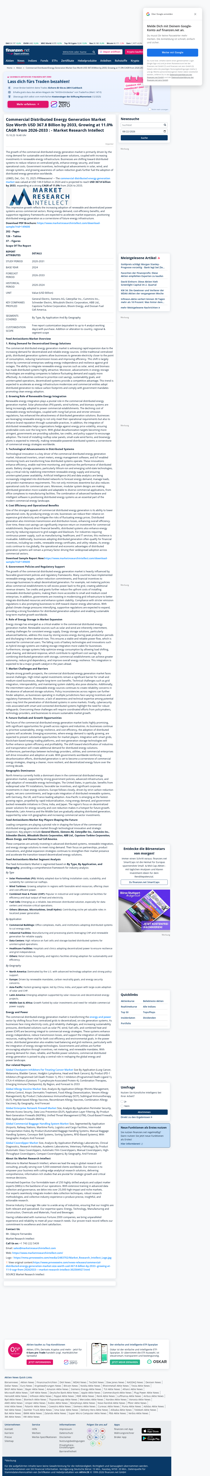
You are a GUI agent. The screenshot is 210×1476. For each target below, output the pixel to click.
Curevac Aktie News (109, 1406)
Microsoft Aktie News (16, 1392)
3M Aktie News (13, 1416)
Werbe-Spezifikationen (44, 1437)
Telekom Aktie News (145, 1409)
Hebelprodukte (87, 60)
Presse (8, 1437)
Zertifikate (67, 60)
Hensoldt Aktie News (16, 1396)
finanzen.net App (123, 1429)
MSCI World (46, 43)
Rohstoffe (121, 60)
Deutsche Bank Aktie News (64, 1392)
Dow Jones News (115, 1382)
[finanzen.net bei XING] (102, 1437)
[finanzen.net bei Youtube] (102, 1431)
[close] (195, 14)
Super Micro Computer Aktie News (87, 1413)
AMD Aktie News (14, 1403)
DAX (8, 43)
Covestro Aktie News (60, 1406)
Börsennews (11, 1382)
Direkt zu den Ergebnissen (136, 1117)
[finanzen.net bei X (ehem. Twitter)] (89, 1437)
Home (9, 67)
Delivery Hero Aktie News (94, 1409)
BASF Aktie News (14, 1389)
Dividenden (149, 1017)
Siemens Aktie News (84, 1406)
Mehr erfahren (26, 104)
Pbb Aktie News (117, 1413)
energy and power (100, 1017)
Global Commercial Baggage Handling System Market (37, 1123)
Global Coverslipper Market (22, 1143)
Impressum (65, 1429)
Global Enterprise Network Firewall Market (31, 1108)
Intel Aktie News (13, 1406)
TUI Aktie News (112, 1389)
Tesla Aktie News (140, 1385)
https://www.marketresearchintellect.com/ (37, 1253)
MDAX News (79, 1382)
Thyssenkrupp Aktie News (63, 1399)
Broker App (120, 1437)
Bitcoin (110, 43)
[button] (110, 51)
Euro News (26, 1385)
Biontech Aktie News (35, 1399)
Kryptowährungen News (48, 1385)
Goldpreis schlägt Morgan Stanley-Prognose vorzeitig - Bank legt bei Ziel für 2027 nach (142, 266)
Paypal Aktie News (64, 1396)
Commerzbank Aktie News (117, 1392)
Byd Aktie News (13, 1399)
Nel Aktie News (13, 1409)
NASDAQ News (135, 1382)
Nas (91, 43)
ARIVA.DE (84, 1472)
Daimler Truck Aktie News (38, 1409)
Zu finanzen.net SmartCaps (144, 882)
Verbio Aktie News (138, 1413)
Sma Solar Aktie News (66, 1409)
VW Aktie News (31, 1416)
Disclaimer (65, 1437)
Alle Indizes (149, 1006)
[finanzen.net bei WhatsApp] (92, 1443)
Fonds (44, 60)
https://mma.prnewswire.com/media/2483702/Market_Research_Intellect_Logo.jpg (62, 1257)
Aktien (10, 60)
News (20, 60)
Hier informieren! (131, 1143)
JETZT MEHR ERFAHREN (125, 1362)
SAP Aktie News (38, 1392)
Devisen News (153, 1382)
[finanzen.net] (18, 50)
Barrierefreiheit (67, 1451)
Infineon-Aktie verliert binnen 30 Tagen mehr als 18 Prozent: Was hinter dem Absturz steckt (143, 300)
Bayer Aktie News (34, 1389)
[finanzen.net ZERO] (60, 104)
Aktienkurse (127, 1001)
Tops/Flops (149, 1012)
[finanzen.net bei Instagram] (89, 1431)
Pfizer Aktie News (137, 1403)
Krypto (135, 60)
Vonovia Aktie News (139, 1399)
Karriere (9, 1433)
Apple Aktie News (90, 1392)
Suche (144, 137)
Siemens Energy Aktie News (86, 1389)
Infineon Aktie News (41, 1396)
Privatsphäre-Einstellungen (66, 1446)
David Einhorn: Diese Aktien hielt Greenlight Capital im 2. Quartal (139, 283)
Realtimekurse (129, 1006)
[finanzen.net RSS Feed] (99, 1443)
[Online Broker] (18, 53)
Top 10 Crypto (70, 43)
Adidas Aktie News (154, 1406)
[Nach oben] (163, 1472)
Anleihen (105, 60)
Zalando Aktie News (55, 1413)
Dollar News (11, 1385)
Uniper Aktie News (35, 1403)
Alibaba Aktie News (121, 1409)
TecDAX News (96, 1382)
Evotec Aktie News (58, 1403)
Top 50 (124, 1012)
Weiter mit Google (172, 52)
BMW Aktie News (32, 1413)
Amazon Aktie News (57, 1389)
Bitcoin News (71, 1385)
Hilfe (34, 1429)
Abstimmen (144, 1112)
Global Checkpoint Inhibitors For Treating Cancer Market (39, 1069)
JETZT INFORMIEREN (40, 1362)
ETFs (55, 60)
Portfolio (126, 1023)
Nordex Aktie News (116, 1399)
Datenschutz (66, 1433)
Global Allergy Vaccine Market (23, 1089)
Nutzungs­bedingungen (72, 1441)
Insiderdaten (128, 1017)
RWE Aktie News (85, 1396)
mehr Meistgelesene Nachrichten (139, 307)
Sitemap (9, 1441)
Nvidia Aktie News (90, 1385)
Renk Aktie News (106, 1396)
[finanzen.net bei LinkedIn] (96, 1437)
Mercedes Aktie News (91, 1399)
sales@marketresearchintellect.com (34, 1248)
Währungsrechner (124, 1433)
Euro (128, 43)
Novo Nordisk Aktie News (111, 1403)
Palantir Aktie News (35, 1406)
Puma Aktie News (131, 1406)
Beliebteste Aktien (153, 1001)
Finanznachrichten (47, 1382)
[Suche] (94, 52)
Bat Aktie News (13, 1413)
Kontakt (9, 1429)
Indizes (32, 60)
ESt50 (25, 43)
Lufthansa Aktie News (129, 1396)
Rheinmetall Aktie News (116, 1385)
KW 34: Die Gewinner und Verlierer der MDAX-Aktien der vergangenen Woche (142, 292)
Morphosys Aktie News (82, 1403)
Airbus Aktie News (154, 1396)
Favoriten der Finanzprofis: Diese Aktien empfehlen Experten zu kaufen (142, 274)
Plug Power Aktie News (146, 1392)
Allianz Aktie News (133, 1389)
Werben (36, 1433)
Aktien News (27, 1382)
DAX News (65, 1382)
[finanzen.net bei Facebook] (96, 1431)
